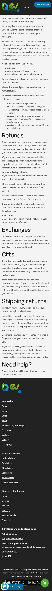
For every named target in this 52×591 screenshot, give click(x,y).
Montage (6, 511)
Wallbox (5, 435)
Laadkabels (7, 473)
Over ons (6, 501)
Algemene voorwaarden (39, 569)
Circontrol (7, 430)
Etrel (4, 416)
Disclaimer (44, 573)
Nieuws (5, 506)
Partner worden (9, 515)
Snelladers (7, 463)
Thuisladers (7, 468)
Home (4, 496)
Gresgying (6, 445)
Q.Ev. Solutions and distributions (23, 576)
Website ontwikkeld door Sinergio (16, 569)
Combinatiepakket (10, 483)
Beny (4, 406)
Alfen (4, 421)
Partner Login (43, 5)
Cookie (36, 573)
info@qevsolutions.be (12, 539)
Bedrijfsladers (8, 458)
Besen (5, 411)
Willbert (5, 440)
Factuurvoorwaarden (11, 573)
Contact (6, 520)
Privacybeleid (26, 573)
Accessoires (8, 478)
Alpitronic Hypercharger (13, 426)
